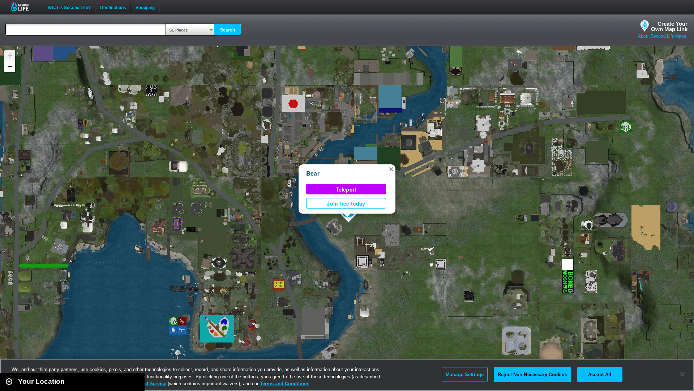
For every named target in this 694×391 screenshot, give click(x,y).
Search (227, 30)
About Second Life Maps (662, 36)
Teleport (346, 189)
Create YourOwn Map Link (669, 26)
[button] (391, 168)
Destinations (113, 7)
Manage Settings (465, 374)
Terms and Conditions (284, 383)
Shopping (145, 7)
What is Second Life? (69, 7)
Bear (313, 173)
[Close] (682, 374)
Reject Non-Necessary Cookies (532, 374)
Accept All (599, 374)
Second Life (23, 7)
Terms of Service (147, 383)
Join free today (346, 203)
